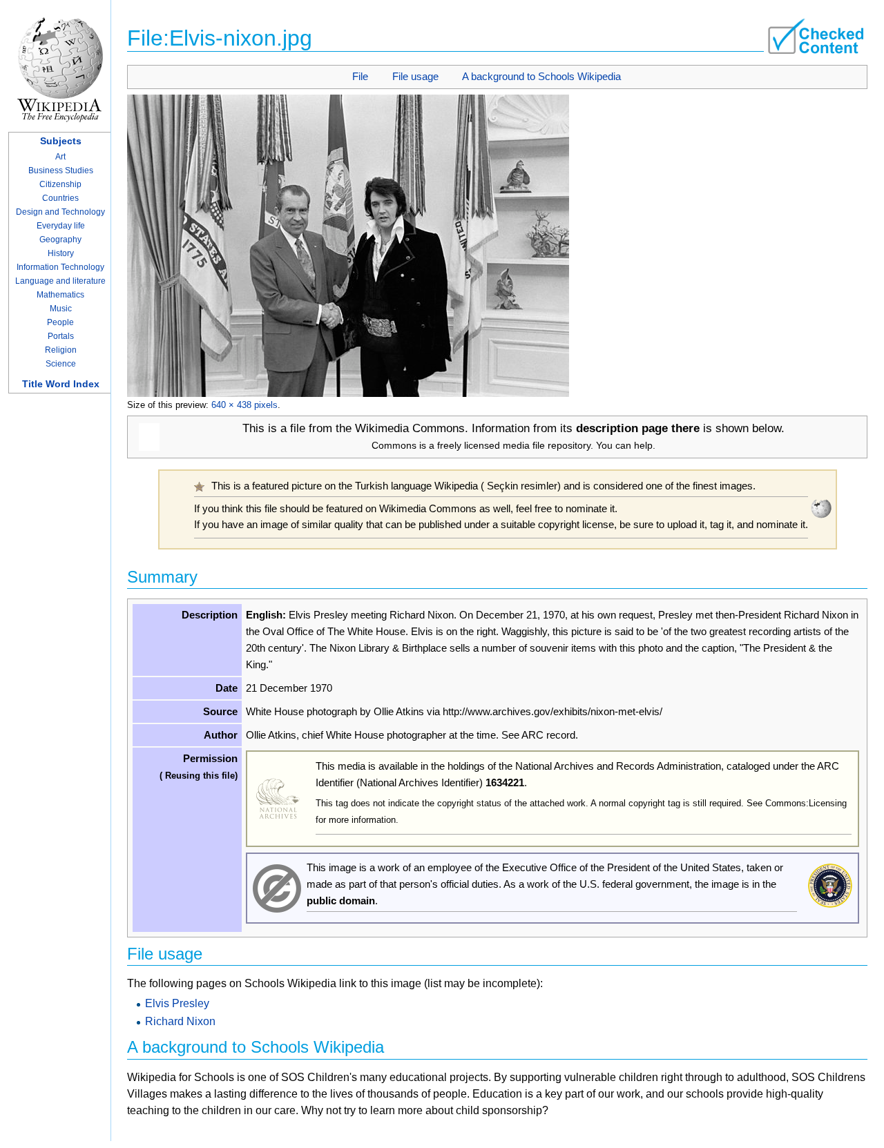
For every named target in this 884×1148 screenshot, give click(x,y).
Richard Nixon (180, 1021)
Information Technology (60, 267)
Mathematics (60, 295)
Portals (61, 336)
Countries (60, 198)
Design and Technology (60, 212)
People (60, 322)
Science (61, 364)
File (360, 76)
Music (61, 308)
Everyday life (61, 226)
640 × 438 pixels (244, 405)
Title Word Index (60, 383)
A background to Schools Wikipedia (541, 76)
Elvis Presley (177, 1003)
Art (60, 157)
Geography (60, 239)
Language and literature (60, 281)
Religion (61, 350)
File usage (415, 76)
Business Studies (60, 170)
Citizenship (60, 184)
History (61, 253)
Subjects (60, 140)
